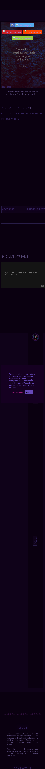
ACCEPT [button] (29, 392)
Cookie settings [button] (16, 392)
